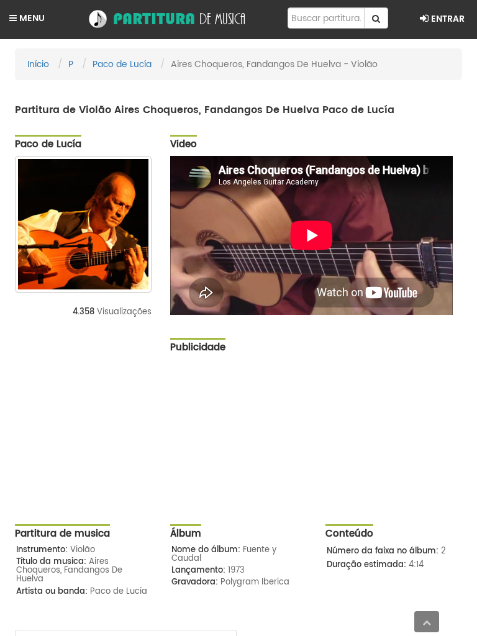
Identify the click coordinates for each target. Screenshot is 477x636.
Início (38, 64)
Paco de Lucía (122, 64)
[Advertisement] (316, 447)
